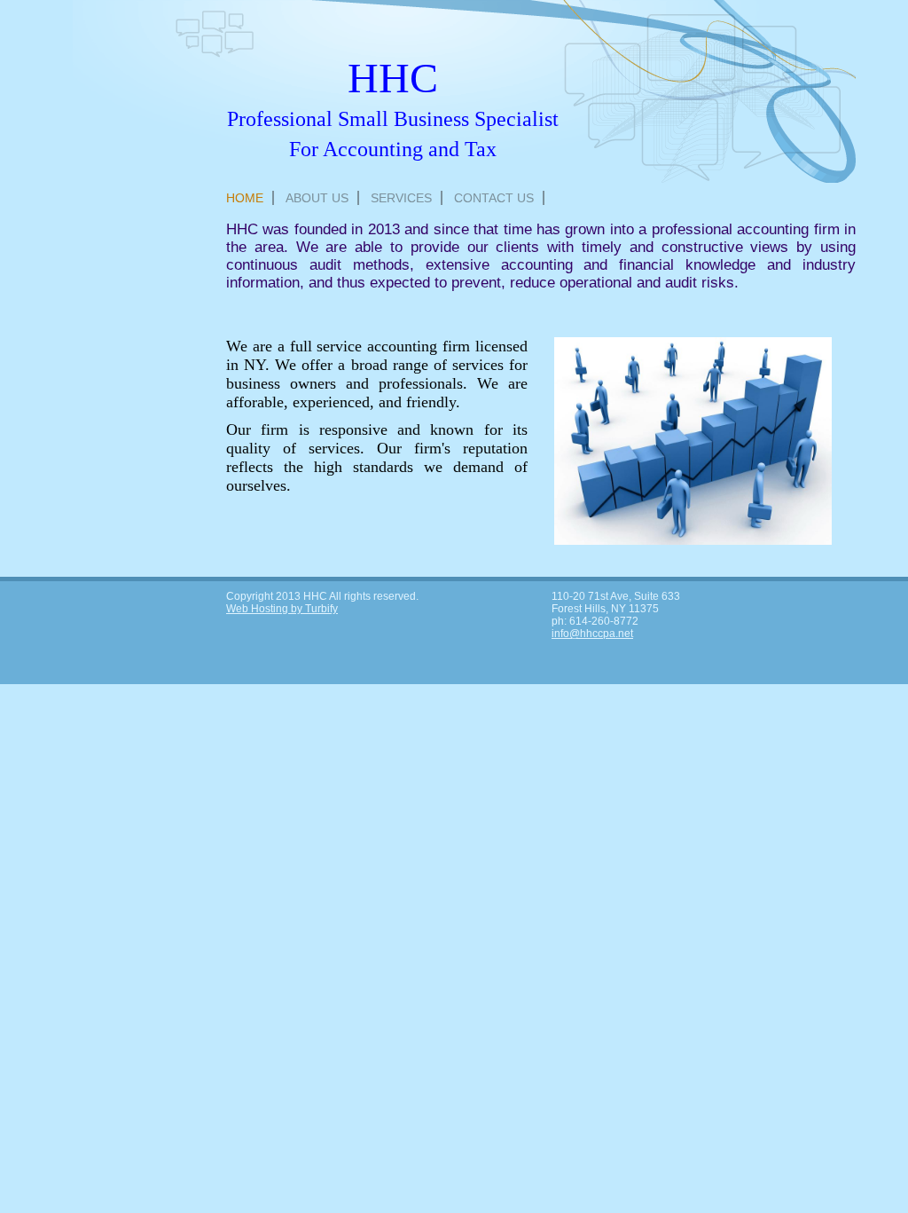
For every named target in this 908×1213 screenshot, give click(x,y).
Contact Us (494, 198)
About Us (317, 198)
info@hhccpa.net (592, 633)
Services (401, 198)
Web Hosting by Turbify (282, 609)
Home (244, 198)
